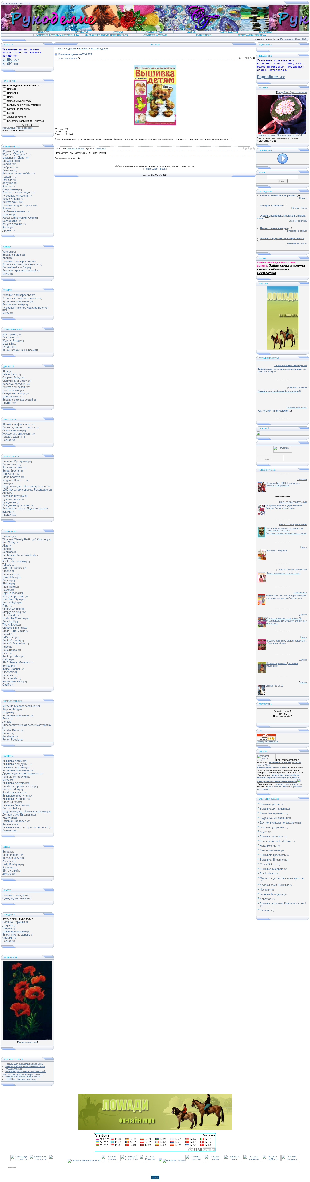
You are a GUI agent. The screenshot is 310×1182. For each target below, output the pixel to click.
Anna (5, 492)
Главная (59, 48)
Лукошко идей (11, 499)
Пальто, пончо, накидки (274, 228)
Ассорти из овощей (271, 205)
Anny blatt (8, 621)
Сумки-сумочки (12, 430)
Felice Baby (9, 374)
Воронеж (267, 459)
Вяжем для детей (13, 387)
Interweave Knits (12, 681)
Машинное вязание (14, 931)
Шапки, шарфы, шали (16, 424)
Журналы (71, 48)
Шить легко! (10, 870)
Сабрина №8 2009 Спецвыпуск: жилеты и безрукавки (283, 484)
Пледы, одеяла (12, 436)
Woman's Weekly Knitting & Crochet (24, 539)
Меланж (7, 214)
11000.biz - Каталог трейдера (20, 1079)
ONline (6, 659)
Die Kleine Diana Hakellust (18, 555)
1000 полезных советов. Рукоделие (25, 489)
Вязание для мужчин (15, 895)
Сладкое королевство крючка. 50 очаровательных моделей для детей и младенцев (286, 620)
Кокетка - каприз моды (16, 192)
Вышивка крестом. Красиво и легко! (25, 827)
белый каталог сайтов (287, 784)
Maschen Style (11, 599)
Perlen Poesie (10, 739)
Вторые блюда (299, 208)
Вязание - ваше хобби (16, 173)
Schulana (8, 552)
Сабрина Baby (11, 377)
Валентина (9, 464)
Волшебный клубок (14, 267)
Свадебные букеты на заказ (292, 92)
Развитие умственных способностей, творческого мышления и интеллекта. (24, 1072)
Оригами (7, 937)
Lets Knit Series (12, 567)
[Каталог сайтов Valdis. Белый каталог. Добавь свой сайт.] (266, 760)
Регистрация (287, 39)
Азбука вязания (12, 224)
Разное (6, 439)
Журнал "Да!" (11, 151)
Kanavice (8, 824)
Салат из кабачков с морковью (278, 195)
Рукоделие (9, 502)
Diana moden (10, 854)
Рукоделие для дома (15, 505)
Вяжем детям (11, 390)
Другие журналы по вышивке (20, 773)
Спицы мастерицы (13, 393)
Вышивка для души (14, 764)
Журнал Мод (10, 340)
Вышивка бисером (14, 805)
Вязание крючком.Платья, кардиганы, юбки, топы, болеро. (286, 641)
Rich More (8, 586)
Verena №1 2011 (274, 686)
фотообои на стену (277, 786)
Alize (5, 371)
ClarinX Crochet (12, 608)
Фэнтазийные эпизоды (19, 101)
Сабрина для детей (14, 380)
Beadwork (8, 736)
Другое (6, 514)
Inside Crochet (11, 668)
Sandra (6, 164)
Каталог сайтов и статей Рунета (22, 1076)
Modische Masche (13, 618)
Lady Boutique (11, 864)
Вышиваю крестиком (15, 795)
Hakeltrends (9, 649)
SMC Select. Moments (16, 662)
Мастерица (9, 334)
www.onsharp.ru (14, 1069)
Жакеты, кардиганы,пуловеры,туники (282, 238)
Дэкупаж (7, 925)
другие (6, 873)
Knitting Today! (11, 656)
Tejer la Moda (10, 593)
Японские (8, 574)
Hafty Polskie (10, 789)
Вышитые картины (14, 767)
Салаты (303, 198)
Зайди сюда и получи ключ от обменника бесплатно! (281, 269)
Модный (7, 343)
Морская (101, 148)
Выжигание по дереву (16, 934)
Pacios (6, 580)
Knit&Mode (9, 160)
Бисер (6, 733)
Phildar (6, 583)
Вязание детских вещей (17, 399)
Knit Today (8, 542)
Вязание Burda (11, 254)
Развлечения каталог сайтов (272, 767)
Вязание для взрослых (17, 261)
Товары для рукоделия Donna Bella (24, 1064)
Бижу (5, 718)
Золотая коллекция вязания (20, 264)
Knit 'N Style (10, 602)
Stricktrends (9, 678)
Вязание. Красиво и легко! (19, 270)
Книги (5, 227)
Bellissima (8, 665)
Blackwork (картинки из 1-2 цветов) (26, 121)
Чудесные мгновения (15, 195)
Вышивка (83, 48)
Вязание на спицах (297, 231)
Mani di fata (9, 577)
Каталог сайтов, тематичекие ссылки (25, 1066)
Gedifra (6, 684)
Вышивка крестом (27, 1042)
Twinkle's (7, 634)
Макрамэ (8, 928)
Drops (5, 653)
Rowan (6, 589)
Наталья (7, 176)
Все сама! (8, 337)
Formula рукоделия (14, 776)
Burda (5, 851)
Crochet (7, 672)
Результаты (8, 128)
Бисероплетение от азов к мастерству (26, 724)
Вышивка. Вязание (14, 798)
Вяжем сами (10, 201)
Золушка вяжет (12, 467)
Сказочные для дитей (18, 109)
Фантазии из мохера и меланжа (283, 573)
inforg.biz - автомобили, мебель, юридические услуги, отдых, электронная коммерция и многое (278, 778)
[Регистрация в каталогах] (19, 1160)
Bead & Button (11, 730)
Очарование (10, 189)
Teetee (6, 558)
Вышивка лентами (14, 783)
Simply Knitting (11, 612)
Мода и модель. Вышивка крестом (24, 811)
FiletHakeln (9, 473)
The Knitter (9, 624)
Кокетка (7, 186)
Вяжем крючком (12, 304)
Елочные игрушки (13, 922)
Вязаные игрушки (13, 495)
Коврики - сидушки (277, 550)
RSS (304, 39)
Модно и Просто (12, 480)
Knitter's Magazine (13, 643)
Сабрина (7, 167)
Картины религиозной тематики (24, 105)
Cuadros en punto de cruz (18, 786)
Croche (6, 570)
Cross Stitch (10, 802)
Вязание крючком (298, 220)
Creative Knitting (12, 627)
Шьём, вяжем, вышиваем (18, 350)
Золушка (7, 183)
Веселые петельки (14, 383)
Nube (5, 646)
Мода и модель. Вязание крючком (24, 486)
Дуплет (7, 346)
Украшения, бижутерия (16, 433)
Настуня (7, 817)
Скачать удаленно (67, 58)
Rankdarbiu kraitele (14, 561)
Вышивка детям (12, 760)
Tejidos (6, 564)
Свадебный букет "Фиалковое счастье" (279, 135)
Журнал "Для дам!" (14, 154)
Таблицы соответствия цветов (290, 365)
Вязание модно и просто (18, 205)
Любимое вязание (13, 211)
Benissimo (8, 675)
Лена (5, 483)
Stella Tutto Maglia (13, 630)
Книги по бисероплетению (18, 705)
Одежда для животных (17, 898)
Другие (6, 230)
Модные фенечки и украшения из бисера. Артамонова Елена (284, 506)
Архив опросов (25, 128)
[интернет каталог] (233, 1160)
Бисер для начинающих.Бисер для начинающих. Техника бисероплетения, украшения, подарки (286, 530)
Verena (6, 251)
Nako (5, 548)
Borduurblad (9, 808)
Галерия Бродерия (14, 820)
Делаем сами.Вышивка (17, 814)
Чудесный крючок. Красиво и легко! (25, 307)
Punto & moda (11, 640)
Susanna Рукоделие (15, 461)
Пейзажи (11, 89)
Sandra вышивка (12, 792)
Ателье (7, 861)
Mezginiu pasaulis (13, 596)
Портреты (12, 93)
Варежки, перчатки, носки (18, 427)
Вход (298, 39)
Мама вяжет (10, 396)
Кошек (10, 113)
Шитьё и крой (10, 858)
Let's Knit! (8, 637)
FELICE (7, 179)
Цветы (10, 97)
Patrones (7, 867)
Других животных (16, 117)
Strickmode (9, 615)
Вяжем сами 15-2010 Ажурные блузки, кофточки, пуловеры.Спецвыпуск (286, 596)
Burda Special (10, 470)
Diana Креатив (11, 477)
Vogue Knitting (11, 198)
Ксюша (6, 208)
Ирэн (5, 257)
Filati (5, 605)
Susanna (7, 170)
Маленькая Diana (13, 157)
